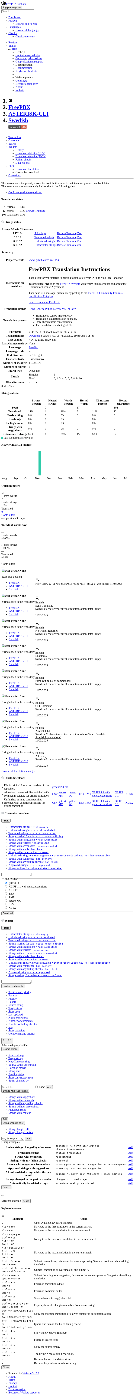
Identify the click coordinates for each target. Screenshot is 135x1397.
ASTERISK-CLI (28, 114)
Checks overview (25, 36)
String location (16, 1030)
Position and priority (19, 992)
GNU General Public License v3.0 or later (52, 308)
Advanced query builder (14, 1045)
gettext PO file (60, 786)
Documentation (24, 67)
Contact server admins (27, 55)
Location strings (17, 1067)
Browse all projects (26, 23)
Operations (14, 175)
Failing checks (23, 159)
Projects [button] (12, 20)
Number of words (18, 1017)
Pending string (16, 1074)
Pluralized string (17, 1109)
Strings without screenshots (23, 1106)
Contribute (21, 80)
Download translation (27, 169)
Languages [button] (14, 26)
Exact (42, 1086)
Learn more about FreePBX (44, 302)
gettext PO (14, 882)
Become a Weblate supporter (24, 1392)
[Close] (2, 1195)
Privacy (12, 1382)
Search (12, 143)
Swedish (18, 120)
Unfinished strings (44, 241)
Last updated (15, 1014)
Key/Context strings (19, 1061)
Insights (12, 146)
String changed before (20, 1132)
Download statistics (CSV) (30, 153)
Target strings (15, 1058)
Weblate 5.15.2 (30, 1373)
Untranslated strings (45, 244)
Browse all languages (27, 30)
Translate (40, 210)
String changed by (18, 1080)
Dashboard (14, 17)
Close (26, 1201)
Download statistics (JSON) (30, 156)
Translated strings (44, 237)
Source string (15, 1004)
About (18, 86)
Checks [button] (12, 33)
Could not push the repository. (25, 192)
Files (11, 165)
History (19, 149)
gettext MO (62, 794)
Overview (14, 140)
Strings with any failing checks (25, 1103)
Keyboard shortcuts (26, 71)
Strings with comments (21, 1100)
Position (12, 995)
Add (49, 1087)
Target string (15, 1008)
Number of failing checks (22, 1024)
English (39, 602)
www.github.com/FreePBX (44, 259)
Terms (11, 1379)
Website (19, 90)
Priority (12, 998)
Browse (30, 210)
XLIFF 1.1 (15, 890)
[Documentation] (2, 222)
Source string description (22, 1064)
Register (13, 42)
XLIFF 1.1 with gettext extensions (102, 794)
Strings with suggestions (21, 1096)
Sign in (12, 45)
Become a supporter (26, 83)
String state (14, 1071)
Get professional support (29, 61)
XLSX (129, 794)
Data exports (22, 162)
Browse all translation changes (18, 771)
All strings (40, 233)
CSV (55, 794)
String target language (20, 1077)
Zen (79, 233)
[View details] (37, 580)
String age (14, 1011)
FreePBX (19, 107)
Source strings (16, 1055)
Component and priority (21, 1033)
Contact (12, 1386)
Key (10, 1027)
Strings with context (19, 1112)
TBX (81, 794)
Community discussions (28, 58)
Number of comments (20, 1020)
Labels (12, 1001)
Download (34, 335)
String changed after (19, 1129)
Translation (14, 137)
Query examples (10, 1141)
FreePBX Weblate (16, 3)
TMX (88, 794)
